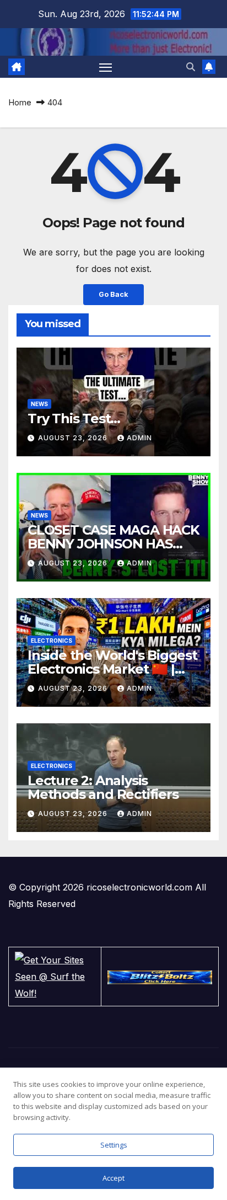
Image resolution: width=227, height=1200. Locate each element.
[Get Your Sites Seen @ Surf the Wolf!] (55, 975)
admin (139, 438)
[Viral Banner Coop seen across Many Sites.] (159, 976)
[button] (190, 66)
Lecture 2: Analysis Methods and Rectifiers (103, 787)
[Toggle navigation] (106, 66)
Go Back (113, 294)
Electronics (51, 640)
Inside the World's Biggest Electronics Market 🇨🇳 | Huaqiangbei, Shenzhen (112, 669)
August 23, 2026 (74, 438)
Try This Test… (74, 418)
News (39, 404)
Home (19, 102)
